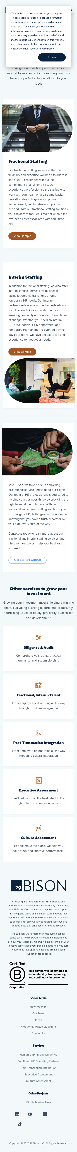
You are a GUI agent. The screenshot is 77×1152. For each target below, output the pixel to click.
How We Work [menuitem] (38, 1007)
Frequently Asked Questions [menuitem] (38, 1026)
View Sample (22, 236)
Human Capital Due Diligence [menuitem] (38, 1054)
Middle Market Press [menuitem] (38, 1102)
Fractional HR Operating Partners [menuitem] (38, 1061)
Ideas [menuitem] (38, 1020)
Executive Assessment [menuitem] (39, 1074)
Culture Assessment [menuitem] (38, 1081)
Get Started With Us (27, 559)
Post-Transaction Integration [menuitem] (38, 1068)
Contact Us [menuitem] (38, 1033)
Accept (52, 57)
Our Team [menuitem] (38, 1013)
